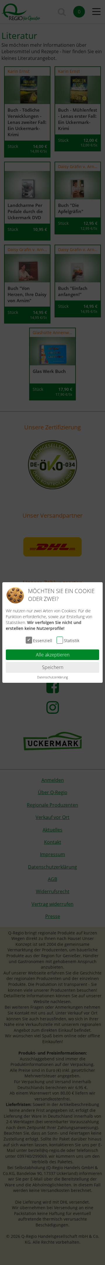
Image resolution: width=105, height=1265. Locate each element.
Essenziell (42, 640)
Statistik (71, 640)
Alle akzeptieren (52, 654)
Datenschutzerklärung (52, 677)
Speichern (52, 667)
